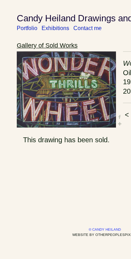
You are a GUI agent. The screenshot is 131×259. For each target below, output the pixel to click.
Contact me (87, 28)
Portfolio (27, 28)
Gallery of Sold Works (47, 45)
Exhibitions (55, 28)
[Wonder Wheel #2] (66, 89)
